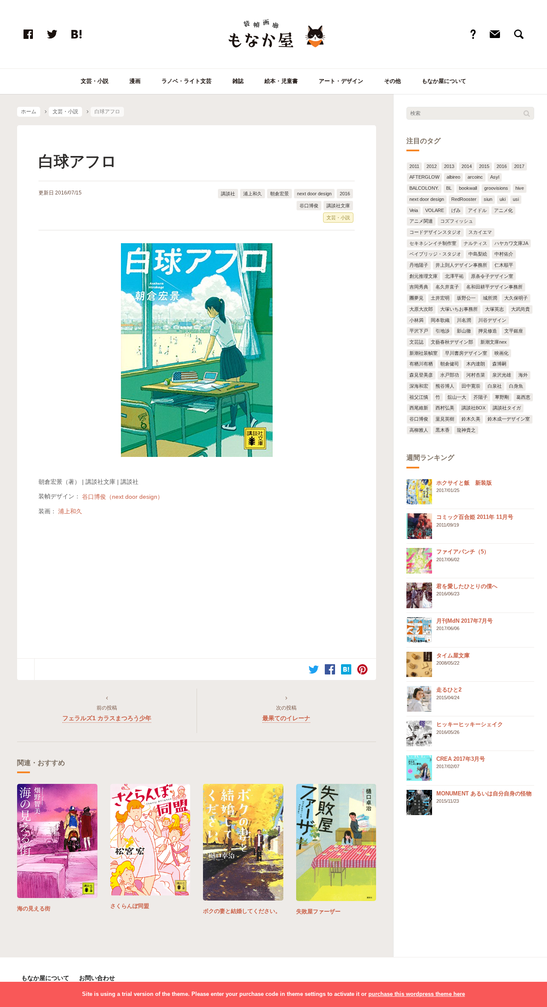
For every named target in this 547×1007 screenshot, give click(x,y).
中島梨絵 (477, 253)
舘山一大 (456, 397)
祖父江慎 (418, 397)
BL (449, 188)
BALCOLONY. (424, 188)
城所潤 (490, 297)
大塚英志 (494, 309)
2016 (345, 193)
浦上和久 (252, 193)
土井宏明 (440, 297)
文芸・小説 (95, 81)
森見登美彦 (421, 374)
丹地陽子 (418, 265)
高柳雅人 (418, 430)
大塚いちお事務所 (459, 309)
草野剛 (502, 397)
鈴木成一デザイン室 (509, 418)
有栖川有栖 (421, 363)
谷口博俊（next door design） (122, 496)
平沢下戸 (418, 330)
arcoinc (475, 177)
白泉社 (495, 386)
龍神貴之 (466, 430)
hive (519, 188)
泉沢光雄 (501, 374)
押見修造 (487, 330)
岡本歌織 (440, 320)
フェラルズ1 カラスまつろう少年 (106, 718)
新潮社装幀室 (423, 353)
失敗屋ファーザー (318, 911)
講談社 (228, 193)
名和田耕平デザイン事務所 (494, 286)
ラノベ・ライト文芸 (187, 81)
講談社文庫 (338, 205)
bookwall (468, 188)
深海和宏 (418, 386)
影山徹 (464, 330)
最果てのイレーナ (286, 718)
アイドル (477, 210)
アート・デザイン (341, 81)
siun (488, 199)
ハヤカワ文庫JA (511, 243)
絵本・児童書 (281, 81)
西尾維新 (418, 407)
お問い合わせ (97, 978)
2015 (484, 166)
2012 (431, 166)
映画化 (501, 353)
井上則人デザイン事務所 (461, 265)
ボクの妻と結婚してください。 (242, 911)
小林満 (416, 320)
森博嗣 (499, 363)
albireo (453, 177)
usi (516, 199)
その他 (392, 81)
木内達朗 (475, 363)
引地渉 (442, 330)
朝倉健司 (449, 363)
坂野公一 (466, 297)
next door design (314, 193)
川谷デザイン (492, 320)
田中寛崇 (471, 386)
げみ (456, 210)
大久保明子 (516, 297)
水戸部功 (449, 374)
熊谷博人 (444, 386)
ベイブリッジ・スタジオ (435, 253)
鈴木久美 (471, 418)
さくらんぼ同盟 (129, 906)
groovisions (496, 188)
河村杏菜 (475, 374)
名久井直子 (447, 286)
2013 (449, 166)
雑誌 (238, 81)
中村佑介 (503, 253)
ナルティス (475, 243)
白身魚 (516, 386)
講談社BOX (473, 407)
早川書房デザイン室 (466, 353)
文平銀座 (513, 330)
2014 (467, 166)
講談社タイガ (507, 407)
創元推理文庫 (423, 276)
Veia (413, 210)
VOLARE (434, 210)
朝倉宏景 (279, 193)
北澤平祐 (454, 276)
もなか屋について (444, 81)
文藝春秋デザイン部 (452, 341)
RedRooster (463, 199)
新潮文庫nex (493, 341)
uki (503, 199)
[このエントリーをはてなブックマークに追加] (346, 669)
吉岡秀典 (418, 286)
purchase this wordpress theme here (416, 994)
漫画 (135, 81)
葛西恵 (523, 397)
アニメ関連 (421, 221)
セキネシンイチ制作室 (432, 243)
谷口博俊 (309, 205)
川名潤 (464, 320)
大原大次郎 (421, 309)
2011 (414, 166)
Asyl (494, 177)
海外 (523, 374)
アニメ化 (503, 210)
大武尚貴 (520, 309)
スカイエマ (480, 232)
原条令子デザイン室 (492, 276)
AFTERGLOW (424, 177)
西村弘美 (444, 407)
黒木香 (442, 430)
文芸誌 (416, 341)
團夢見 (416, 297)
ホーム (28, 112)
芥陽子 (480, 397)
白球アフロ (77, 161)
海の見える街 (33, 908)
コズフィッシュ (456, 221)
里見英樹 (444, 418)
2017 (519, 166)
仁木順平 (503, 265)
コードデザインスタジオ (435, 232)
